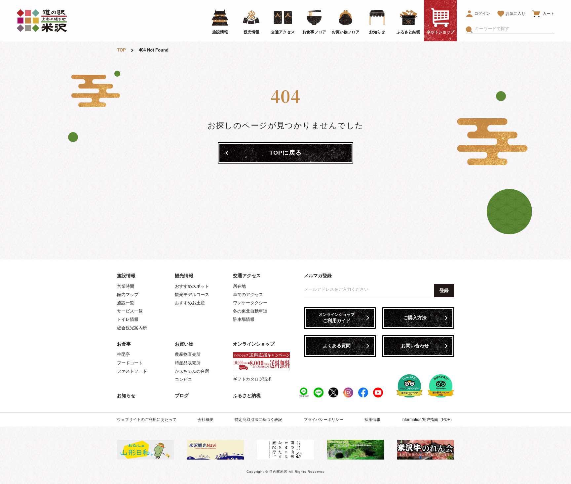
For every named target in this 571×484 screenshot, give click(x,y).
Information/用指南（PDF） (427, 419)
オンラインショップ (254, 344)
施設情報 (126, 275)
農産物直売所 (188, 354)
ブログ (182, 395)
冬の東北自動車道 (250, 311)
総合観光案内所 (132, 327)
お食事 (124, 344)
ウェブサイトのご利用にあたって (146, 419)
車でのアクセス (248, 294)
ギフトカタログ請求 (252, 379)
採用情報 (372, 419)
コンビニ (183, 379)
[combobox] (514, 28)
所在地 (239, 286)
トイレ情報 (127, 319)
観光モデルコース (192, 294)
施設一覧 (125, 302)
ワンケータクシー (250, 302)
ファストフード (132, 371)
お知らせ (126, 395)
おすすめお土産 (190, 302)
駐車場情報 (243, 319)
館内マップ (127, 294)
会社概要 (205, 419)
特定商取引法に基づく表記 (258, 419)
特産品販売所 (188, 362)
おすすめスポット (192, 286)
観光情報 (184, 275)
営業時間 (125, 286)
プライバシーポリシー (323, 419)
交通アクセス (247, 275)
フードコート (130, 362)
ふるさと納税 (247, 395)
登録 (444, 290)
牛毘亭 (123, 354)
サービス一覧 (130, 311)
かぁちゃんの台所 (192, 371)
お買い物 (184, 344)
